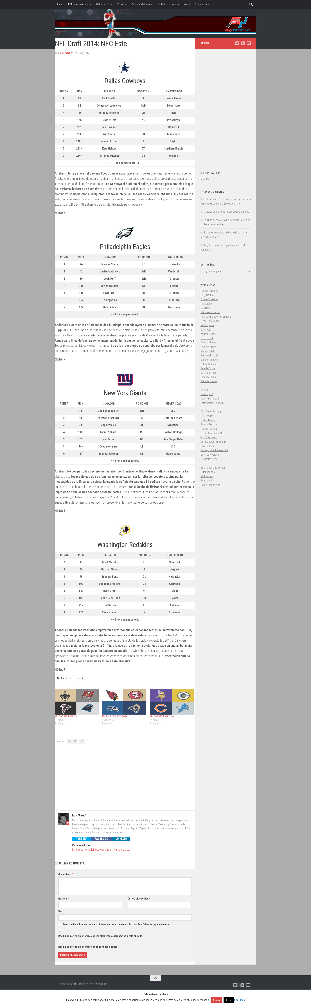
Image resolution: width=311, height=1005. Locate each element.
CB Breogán (206, 415)
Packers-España (209, 355)
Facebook (101, 838)
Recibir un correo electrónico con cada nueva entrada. (88, 946)
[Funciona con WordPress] (75, 984)
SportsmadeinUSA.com (213, 467)
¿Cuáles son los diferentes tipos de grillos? (227, 211)
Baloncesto (102, 4)
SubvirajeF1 (206, 394)
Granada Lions (208, 377)
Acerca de (201, 4)
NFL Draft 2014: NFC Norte (162, 716)
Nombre (63, 898)
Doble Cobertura (209, 299)
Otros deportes (178, 4)
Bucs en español (209, 359)
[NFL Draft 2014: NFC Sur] (77, 701)
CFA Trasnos (207, 446)
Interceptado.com (210, 312)
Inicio (60, 4)
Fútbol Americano (78, 4)
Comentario (65, 874)
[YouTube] (249, 43)
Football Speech (209, 290)
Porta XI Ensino (208, 420)
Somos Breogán (209, 424)
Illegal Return (207, 295)
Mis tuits (204, 178)
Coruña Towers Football (213, 441)
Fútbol (161, 4)
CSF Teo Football (209, 454)
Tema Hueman (100, 983)
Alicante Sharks (208, 381)
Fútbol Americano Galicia (213, 433)
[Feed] (243, 43)
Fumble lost (206, 338)
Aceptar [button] (216, 1000)
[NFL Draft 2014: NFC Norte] (172, 701)
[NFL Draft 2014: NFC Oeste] (124, 701)
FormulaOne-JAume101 (213, 403)
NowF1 (204, 390)
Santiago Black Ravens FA (214, 450)
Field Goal (205, 308)
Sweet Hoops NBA (210, 485)
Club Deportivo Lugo (211, 411)
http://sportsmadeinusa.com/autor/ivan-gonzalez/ (101, 849)
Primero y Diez (208, 346)
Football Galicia (208, 428)
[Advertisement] (125, 776)
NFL (82, 741)
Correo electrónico (139, 898)
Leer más (239, 1000)
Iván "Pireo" (66, 53)
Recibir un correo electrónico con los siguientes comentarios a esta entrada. (100, 936)
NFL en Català (207, 351)
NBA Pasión (206, 476)
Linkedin (121, 838)
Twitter (81, 838)
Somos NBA (206, 480)
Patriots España (208, 364)
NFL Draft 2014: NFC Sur (66, 716)
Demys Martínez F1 (210, 398)
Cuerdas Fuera (208, 342)
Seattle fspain (207, 368)
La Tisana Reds (208, 372)
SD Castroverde (209, 459)
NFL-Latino (206, 303)
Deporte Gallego (140, 4)
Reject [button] (228, 1000)
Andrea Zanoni (208, 334)
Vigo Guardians (208, 437)
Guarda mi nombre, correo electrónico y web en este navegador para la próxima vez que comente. (116, 924)
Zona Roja (205, 329)
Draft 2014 (72, 741)
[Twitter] (237, 43)
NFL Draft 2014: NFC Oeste (114, 716)
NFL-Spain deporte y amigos (215, 316)
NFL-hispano (207, 325)
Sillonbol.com (207, 472)
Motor (120, 4)
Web (60, 911)
